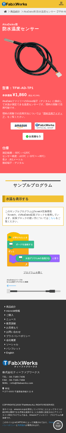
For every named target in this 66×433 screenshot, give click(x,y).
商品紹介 (15, 11)
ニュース (11, 319)
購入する (21, 126)
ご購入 (9, 315)
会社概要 (11, 340)
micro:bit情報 (13, 310)
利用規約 (21, 425)
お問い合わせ (13, 331)
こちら (52, 218)
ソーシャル (12, 344)
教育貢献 (11, 323)
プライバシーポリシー (18, 336)
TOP (58, 426)
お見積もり (12, 327)
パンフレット (13, 348)
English (10, 352)
